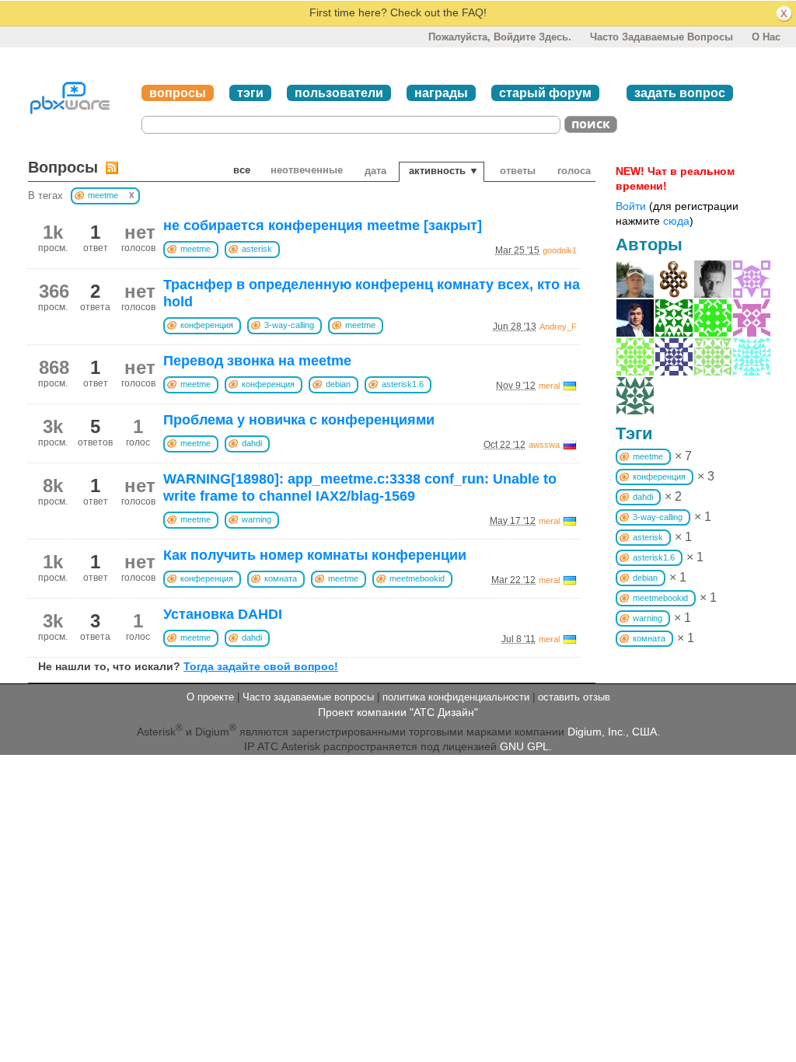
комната (280, 578)
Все (241, 170)
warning (256, 519)
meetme (195, 248)
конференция (206, 325)
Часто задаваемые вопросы (661, 37)
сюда (676, 221)
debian (338, 384)
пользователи (339, 93)
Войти (631, 206)
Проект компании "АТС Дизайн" (398, 712)
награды (441, 93)
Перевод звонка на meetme (257, 361)
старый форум (545, 93)
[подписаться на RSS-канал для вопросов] (112, 167)
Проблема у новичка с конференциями (299, 420)
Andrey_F (558, 326)
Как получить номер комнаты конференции (314, 555)
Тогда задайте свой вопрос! (260, 666)
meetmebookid (417, 578)
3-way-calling (289, 325)
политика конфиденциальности (455, 697)
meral (549, 385)
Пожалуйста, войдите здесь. (499, 37)
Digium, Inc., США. (613, 731)
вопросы (177, 93)
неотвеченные (307, 170)
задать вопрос (679, 93)
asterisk (257, 248)
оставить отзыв (574, 697)
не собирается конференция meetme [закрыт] (322, 225)
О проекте (210, 697)
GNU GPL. (526, 746)
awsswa (544, 444)
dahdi (252, 443)
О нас (766, 37)
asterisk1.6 (403, 384)
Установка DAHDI (222, 614)
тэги (250, 93)
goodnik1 (560, 250)
